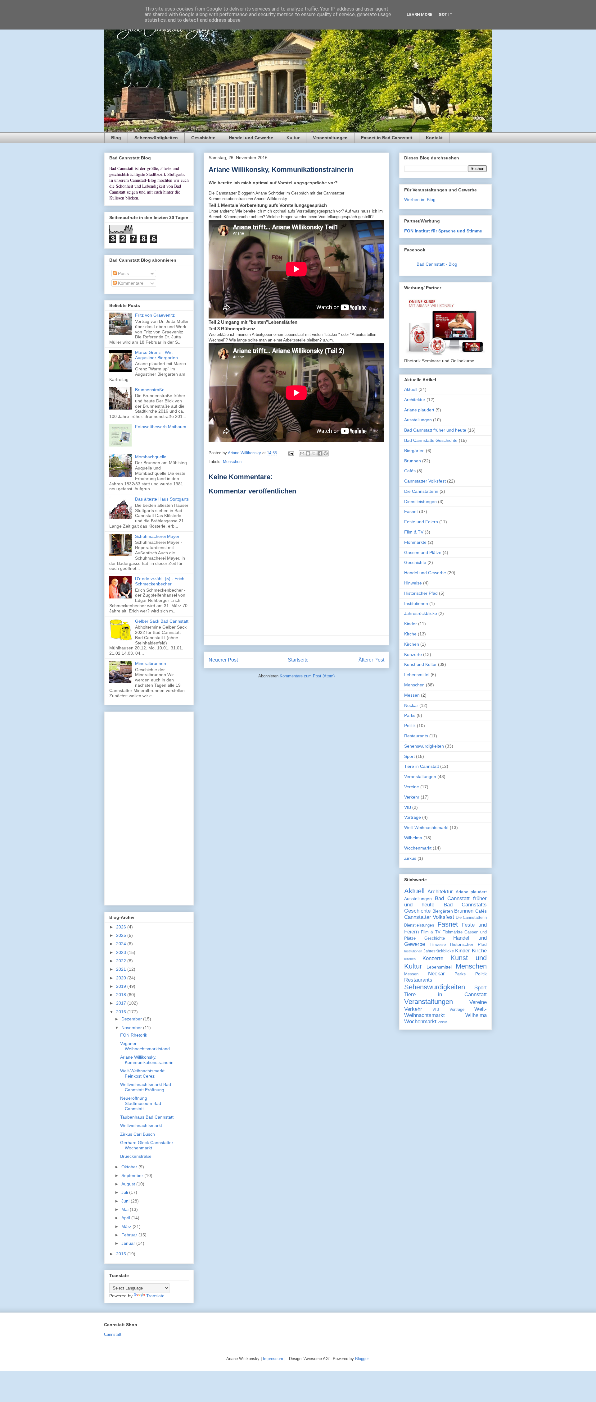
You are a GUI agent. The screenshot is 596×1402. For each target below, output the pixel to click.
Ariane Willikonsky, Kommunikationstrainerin (147, 1060)
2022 (121, 960)
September (132, 1175)
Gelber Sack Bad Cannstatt (161, 621)
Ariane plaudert (419, 409)
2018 (121, 994)
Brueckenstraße (135, 1156)
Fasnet (411, 511)
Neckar (411, 705)
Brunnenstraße (150, 389)
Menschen (232, 461)
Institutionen (416, 603)
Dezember (132, 1018)
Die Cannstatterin (421, 491)
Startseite (298, 659)
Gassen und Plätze (422, 552)
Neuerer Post (223, 659)
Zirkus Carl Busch (137, 1134)
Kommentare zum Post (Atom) (307, 676)
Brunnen (412, 460)
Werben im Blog (420, 199)
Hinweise (413, 582)
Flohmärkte (415, 542)
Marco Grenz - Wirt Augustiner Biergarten (156, 355)
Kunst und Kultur (420, 664)
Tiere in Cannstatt (421, 766)
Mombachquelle (150, 456)
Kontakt (434, 137)
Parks (409, 715)
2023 (121, 952)
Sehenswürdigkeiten (156, 137)
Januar (128, 1243)
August (128, 1183)
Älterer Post (371, 659)
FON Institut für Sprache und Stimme (443, 230)
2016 (121, 1011)
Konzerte (413, 654)
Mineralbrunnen (150, 663)
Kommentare (130, 283)
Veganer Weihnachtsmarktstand (145, 1046)
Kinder (410, 623)
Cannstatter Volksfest (425, 481)
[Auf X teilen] (314, 453)
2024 (121, 943)
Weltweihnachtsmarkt (141, 1125)
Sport (409, 756)
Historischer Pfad (421, 593)
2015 (121, 1253)
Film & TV (413, 531)
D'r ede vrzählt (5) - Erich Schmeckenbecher (159, 581)
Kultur (293, 137)
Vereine (411, 786)
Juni (126, 1200)
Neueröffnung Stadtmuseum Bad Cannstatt (140, 1103)
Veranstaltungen (330, 137)
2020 (121, 977)
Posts (123, 273)
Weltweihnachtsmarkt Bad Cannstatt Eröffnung (145, 1087)
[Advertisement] (149, 807)
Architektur (414, 399)
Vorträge (412, 817)
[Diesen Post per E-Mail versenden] (302, 453)
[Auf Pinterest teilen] (326, 453)
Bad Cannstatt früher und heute (435, 430)
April (126, 1217)
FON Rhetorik (133, 1035)
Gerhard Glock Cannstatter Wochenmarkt (146, 1145)
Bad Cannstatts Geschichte (431, 440)
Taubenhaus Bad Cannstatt (147, 1117)
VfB (407, 807)
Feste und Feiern (421, 521)
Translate (155, 1295)
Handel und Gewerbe (251, 137)
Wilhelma (413, 837)
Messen (412, 695)
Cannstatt (112, 1334)
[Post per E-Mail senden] (290, 453)
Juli (125, 1192)
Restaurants (416, 735)
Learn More (419, 14)
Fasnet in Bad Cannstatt (387, 137)
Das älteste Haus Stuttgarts (162, 499)
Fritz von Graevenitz (155, 315)
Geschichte (203, 137)
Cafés (410, 470)
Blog (116, 137)
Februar (129, 1234)
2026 (121, 926)
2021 (121, 969)
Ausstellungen (418, 419)
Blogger (361, 1358)
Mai (125, 1209)
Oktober (129, 1166)
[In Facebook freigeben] (320, 453)
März (127, 1226)
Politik (410, 725)
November (132, 1027)
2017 (121, 1003)
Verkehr (411, 797)
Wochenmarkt (417, 847)
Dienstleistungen (420, 501)
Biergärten (414, 450)
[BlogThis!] (308, 453)
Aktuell (410, 389)
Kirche (410, 633)
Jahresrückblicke (420, 613)
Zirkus (410, 858)
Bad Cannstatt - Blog (437, 264)
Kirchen (411, 644)
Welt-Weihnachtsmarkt (426, 827)
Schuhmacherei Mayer (157, 536)
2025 (121, 935)
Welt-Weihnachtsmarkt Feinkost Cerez (142, 1073)
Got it (446, 14)
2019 (121, 986)
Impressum (273, 1358)
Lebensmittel (416, 674)
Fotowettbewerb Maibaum (160, 426)
